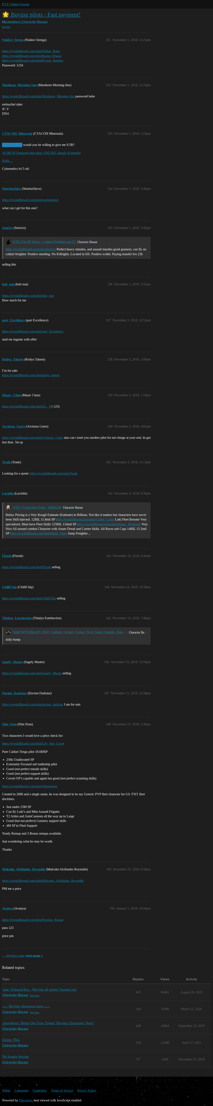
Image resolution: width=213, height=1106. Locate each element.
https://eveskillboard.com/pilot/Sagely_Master (32, 673)
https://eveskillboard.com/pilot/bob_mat (28, 295)
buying (6, 27)
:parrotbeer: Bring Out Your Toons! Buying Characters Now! (48, 1023)
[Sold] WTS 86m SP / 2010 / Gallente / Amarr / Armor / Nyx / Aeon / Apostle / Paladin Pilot (69, 632)
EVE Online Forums (15, 4)
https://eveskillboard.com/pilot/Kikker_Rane (31, 51)
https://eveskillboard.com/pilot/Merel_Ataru (38, 533)
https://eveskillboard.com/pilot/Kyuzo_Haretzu (32, 60)
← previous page (13, 955)
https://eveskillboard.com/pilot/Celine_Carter (85, 519)
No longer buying (15, 1056)
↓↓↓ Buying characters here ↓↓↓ (26, 1006)
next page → (34, 956)
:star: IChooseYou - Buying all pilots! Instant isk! (39, 989)
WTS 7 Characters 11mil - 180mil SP (36, 507)
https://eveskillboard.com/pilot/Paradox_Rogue (32, 920)
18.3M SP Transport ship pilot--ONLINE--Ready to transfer (41, 153)
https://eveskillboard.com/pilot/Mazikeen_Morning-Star (38, 96)
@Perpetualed (12, 145)
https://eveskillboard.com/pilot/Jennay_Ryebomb (109, 524)
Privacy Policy (87, 1090)
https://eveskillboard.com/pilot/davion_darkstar (32, 704)
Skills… (7, 161)
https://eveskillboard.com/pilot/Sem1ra (31, 249)
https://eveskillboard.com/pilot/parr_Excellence (32, 331)
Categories (21, 1090)
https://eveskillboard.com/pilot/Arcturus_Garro (32, 437)
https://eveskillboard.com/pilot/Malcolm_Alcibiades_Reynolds (43, 880)
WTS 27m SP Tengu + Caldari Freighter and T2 (44, 242)
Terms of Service (62, 1090)
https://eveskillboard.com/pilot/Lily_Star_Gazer (33, 743)
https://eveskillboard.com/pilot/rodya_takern (30, 375)
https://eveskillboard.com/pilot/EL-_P (26, 406)
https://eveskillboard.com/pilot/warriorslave (30, 200)
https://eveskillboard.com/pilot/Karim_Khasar (32, 56)
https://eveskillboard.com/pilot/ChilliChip (29, 598)
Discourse (25, 1100)
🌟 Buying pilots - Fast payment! (41, 14)
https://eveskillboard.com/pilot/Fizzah (26, 567)
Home (6, 1090)
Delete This (11, 1040)
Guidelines (40, 1090)
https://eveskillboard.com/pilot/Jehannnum (29, 786)
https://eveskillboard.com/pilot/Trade (54, 473)
